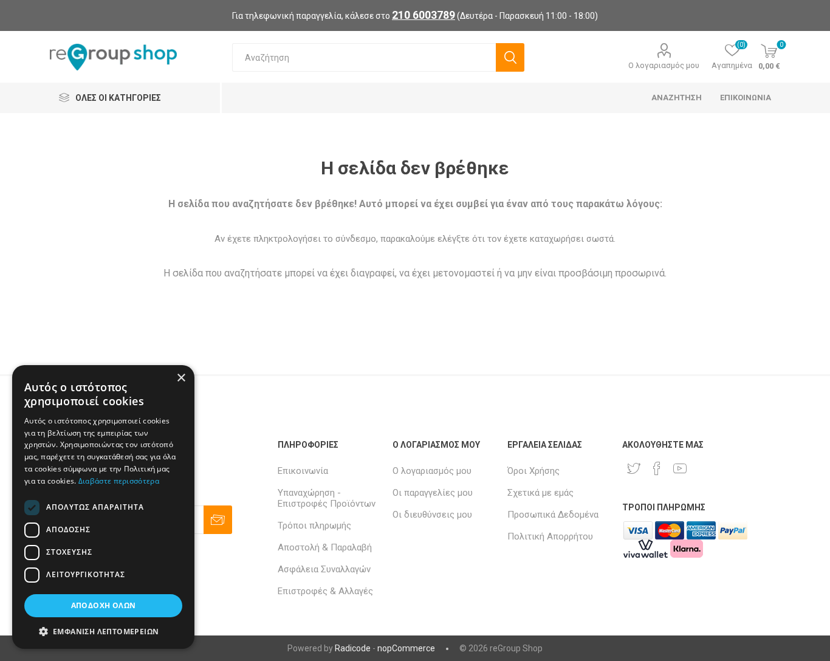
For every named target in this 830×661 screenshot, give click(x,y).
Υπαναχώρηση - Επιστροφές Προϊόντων (327, 498)
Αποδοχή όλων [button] (103, 605)
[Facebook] (657, 468)
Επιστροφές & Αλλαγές (325, 591)
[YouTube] (680, 468)
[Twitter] (633, 468)
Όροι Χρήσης (533, 470)
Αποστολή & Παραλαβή (325, 547)
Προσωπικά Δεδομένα (552, 514)
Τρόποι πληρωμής (314, 525)
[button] (103, 631)
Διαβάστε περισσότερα (118, 481)
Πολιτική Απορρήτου (550, 536)
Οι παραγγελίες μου (433, 492)
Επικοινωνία (303, 470)
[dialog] (103, 507)
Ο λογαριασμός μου (663, 65)
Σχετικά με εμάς (540, 492)
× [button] (180, 378)
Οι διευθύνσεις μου (432, 514)
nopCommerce (406, 648)
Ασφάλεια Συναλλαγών (324, 569)
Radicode (353, 648)
